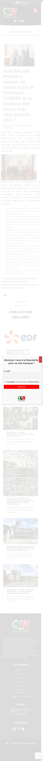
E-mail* (7, 371)
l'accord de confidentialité (27, 382)
